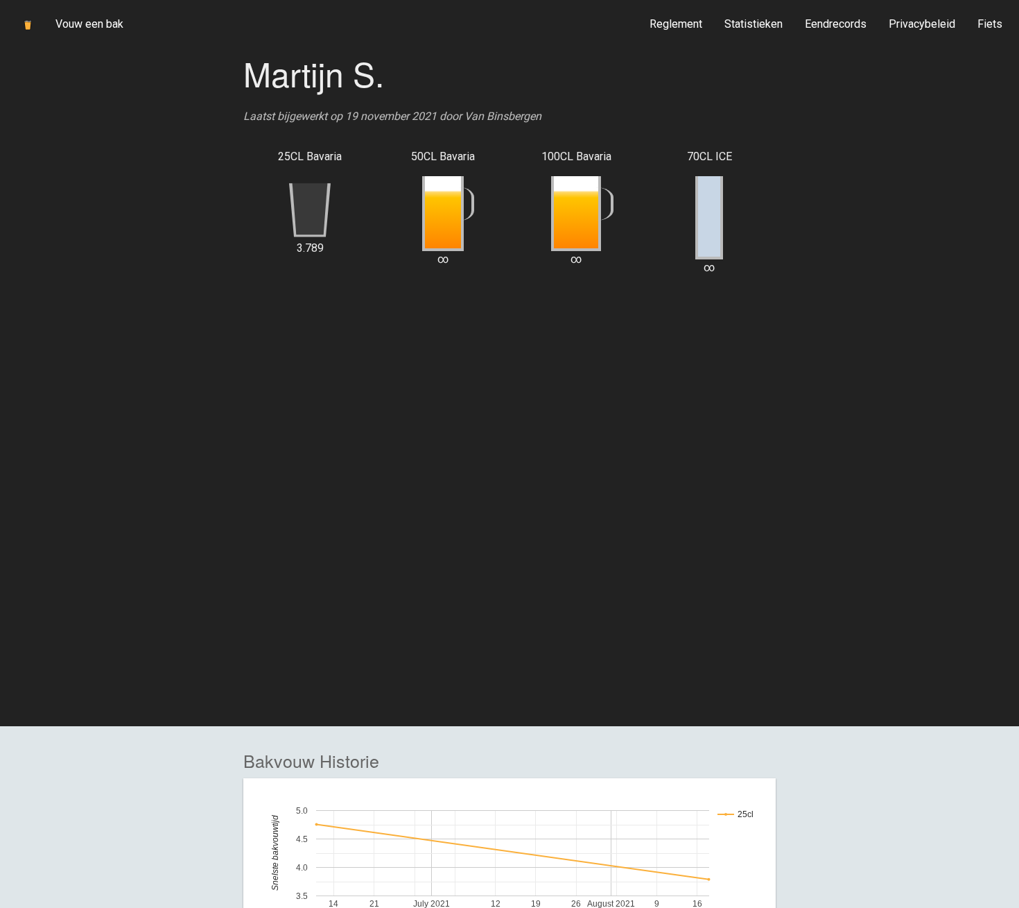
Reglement (676, 24)
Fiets (989, 24)
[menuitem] (675, 24)
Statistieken (753, 24)
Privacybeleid (922, 24)
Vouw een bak (89, 24)
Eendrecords (835, 24)
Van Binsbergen (502, 116)
